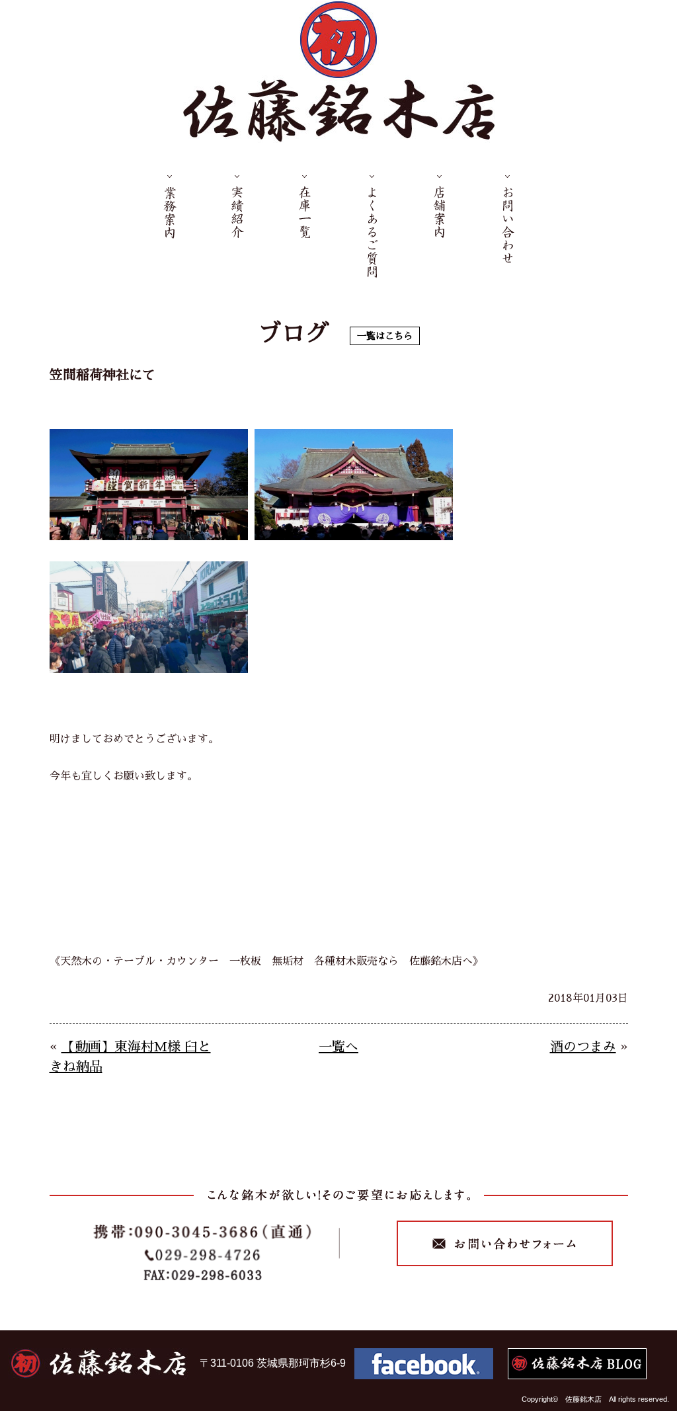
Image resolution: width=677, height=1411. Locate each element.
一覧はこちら (385, 336)
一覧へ (338, 1046)
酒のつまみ (583, 1046)
